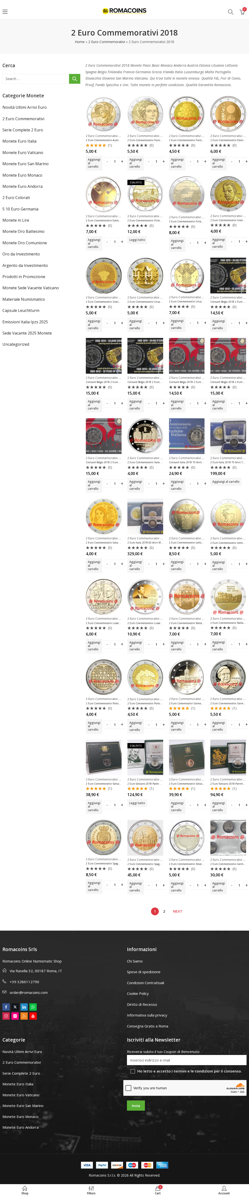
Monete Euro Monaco (22, 175)
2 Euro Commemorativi (106, 41)
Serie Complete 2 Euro (22, 130)
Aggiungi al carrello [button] (94, 163)
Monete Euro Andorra (22, 186)
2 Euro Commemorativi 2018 (105, 136)
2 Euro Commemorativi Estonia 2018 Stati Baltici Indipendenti (121, 220)
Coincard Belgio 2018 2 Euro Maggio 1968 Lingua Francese (119, 462)
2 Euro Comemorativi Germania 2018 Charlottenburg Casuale (204, 703)
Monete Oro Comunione (24, 242)
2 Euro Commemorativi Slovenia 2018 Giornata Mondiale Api (203, 864)
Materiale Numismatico (23, 299)
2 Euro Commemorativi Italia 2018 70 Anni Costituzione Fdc (161, 462)
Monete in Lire (15, 220)
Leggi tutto (137, 240)
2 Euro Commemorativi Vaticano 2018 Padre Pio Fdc (115, 783)
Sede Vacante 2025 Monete (27, 333)
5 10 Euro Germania (20, 209)
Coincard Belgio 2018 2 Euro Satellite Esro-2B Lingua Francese (162, 382)
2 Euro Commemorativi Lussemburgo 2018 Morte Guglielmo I (120, 623)
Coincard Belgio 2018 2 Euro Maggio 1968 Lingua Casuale (201, 382)
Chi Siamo (135, 961)
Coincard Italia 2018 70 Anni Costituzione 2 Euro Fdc (199, 462)
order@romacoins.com (29, 992)
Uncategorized (15, 344)
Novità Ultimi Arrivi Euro (24, 107)
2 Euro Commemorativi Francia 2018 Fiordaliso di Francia (201, 140)
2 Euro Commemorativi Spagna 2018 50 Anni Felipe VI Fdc (119, 863)
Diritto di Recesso (142, 1004)
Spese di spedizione (143, 971)
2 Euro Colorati (16, 197)
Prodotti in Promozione (23, 276)
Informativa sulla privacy (147, 1015)
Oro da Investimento (21, 254)
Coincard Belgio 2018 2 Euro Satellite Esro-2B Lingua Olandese (121, 382)
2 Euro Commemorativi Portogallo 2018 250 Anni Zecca (117, 703)
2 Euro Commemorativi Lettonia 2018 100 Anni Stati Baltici (203, 542)
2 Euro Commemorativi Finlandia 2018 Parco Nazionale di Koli (162, 220)
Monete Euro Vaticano (22, 152)
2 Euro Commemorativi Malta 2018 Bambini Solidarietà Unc (203, 623)
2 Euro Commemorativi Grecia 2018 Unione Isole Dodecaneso (120, 301)
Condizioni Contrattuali (145, 982)
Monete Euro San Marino (25, 163)
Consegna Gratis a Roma (147, 1026)
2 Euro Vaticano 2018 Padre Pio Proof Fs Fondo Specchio (158, 783)
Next (177, 911)
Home (80, 41)
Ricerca (74, 79)
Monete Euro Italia (19, 141)
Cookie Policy (138, 993)
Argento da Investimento (25, 265)
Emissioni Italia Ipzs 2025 (25, 322)
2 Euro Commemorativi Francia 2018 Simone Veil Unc (157, 140)
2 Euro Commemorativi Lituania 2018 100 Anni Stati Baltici (203, 301)
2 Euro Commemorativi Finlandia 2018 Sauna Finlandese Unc (204, 221)
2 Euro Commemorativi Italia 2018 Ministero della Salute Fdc (120, 542)
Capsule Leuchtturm (20, 310)
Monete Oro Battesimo (23, 231)
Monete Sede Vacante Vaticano (30, 287)
